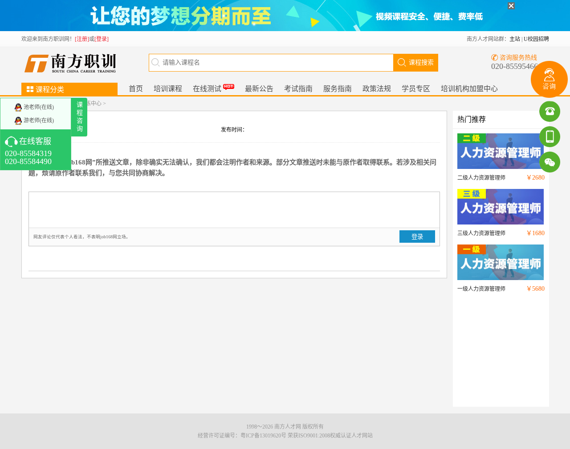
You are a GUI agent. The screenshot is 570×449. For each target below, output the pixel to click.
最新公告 (259, 88)
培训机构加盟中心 (469, 88)
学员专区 (416, 88)
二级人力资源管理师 (481, 178)
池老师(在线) (38, 107)
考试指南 (298, 88)
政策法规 (376, 88)
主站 (514, 39)
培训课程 (168, 88)
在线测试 (208, 88)
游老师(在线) (38, 120)
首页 (136, 88)
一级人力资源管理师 (481, 289)
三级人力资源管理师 (481, 233)
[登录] (101, 39)
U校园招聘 (536, 39)
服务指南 (337, 88)
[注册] (82, 39)
